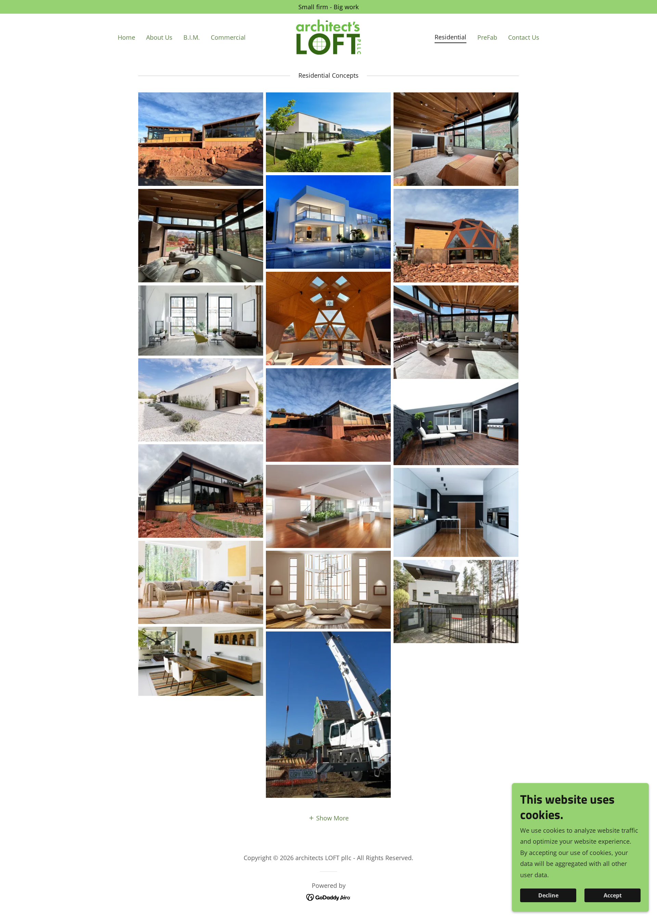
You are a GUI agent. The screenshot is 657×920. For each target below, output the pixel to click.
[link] (328, 36)
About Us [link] (159, 37)
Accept (613, 895)
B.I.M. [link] (191, 37)
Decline (548, 895)
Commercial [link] (228, 37)
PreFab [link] (487, 37)
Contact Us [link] (523, 37)
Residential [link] (450, 37)
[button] (328, 817)
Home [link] (126, 37)
